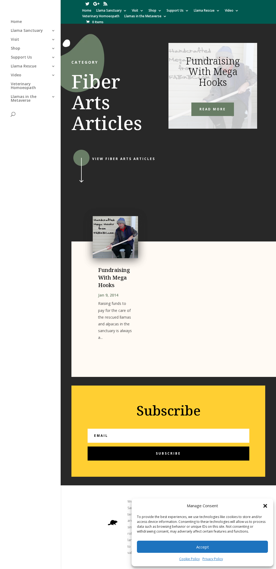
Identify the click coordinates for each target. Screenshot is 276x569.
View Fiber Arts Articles (123, 158)
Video (229, 11)
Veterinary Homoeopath (100, 16)
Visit (135, 11)
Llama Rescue (204, 11)
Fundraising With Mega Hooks (213, 71)
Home (86, 11)
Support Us (175, 11)
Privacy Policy (212, 559)
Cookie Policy (189, 559)
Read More (212, 109)
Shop (152, 11)
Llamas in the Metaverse (142, 16)
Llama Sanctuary (109, 11)
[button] (265, 506)
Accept (202, 547)
